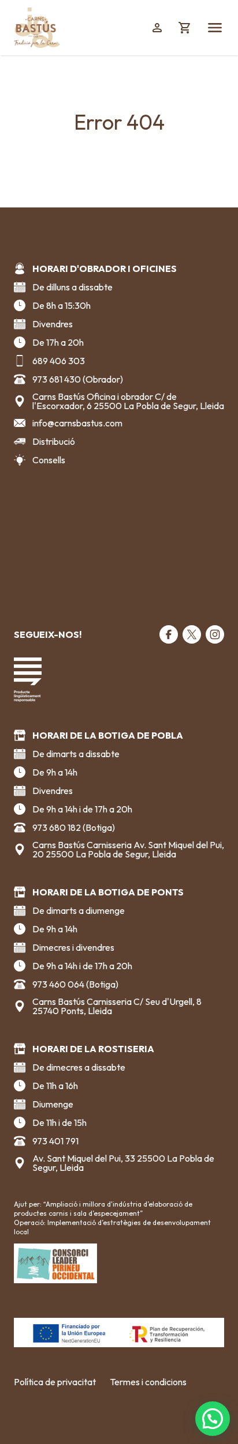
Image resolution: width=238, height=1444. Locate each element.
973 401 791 (55, 1141)
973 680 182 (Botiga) (73, 827)
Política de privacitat (55, 1382)
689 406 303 (58, 360)
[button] (212, 1418)
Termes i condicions (148, 1382)
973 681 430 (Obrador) (77, 379)
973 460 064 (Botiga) (75, 984)
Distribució (53, 441)
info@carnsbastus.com (77, 423)
